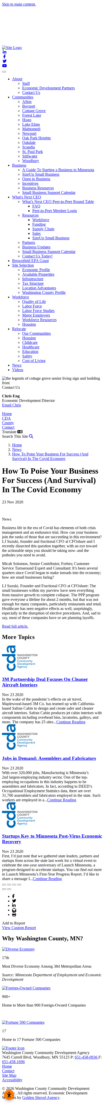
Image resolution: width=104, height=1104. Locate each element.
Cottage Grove (34, 111)
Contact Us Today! (37, 256)
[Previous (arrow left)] (4, 889)
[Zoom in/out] (19, 884)
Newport (29, 133)
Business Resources (38, 188)
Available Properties (38, 274)
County (8, 423)
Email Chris (11, 405)
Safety (27, 356)
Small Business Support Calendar (48, 192)
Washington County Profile (44, 292)
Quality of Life (34, 301)
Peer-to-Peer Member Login (54, 211)
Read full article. (15, 626)
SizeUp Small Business (40, 174)
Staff (26, 83)
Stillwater (29, 156)
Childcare (30, 342)
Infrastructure (32, 279)
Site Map (9, 1075)
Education (30, 351)
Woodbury (30, 161)
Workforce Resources (39, 320)
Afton (27, 101)
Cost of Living (33, 360)
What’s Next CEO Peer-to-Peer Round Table (58, 201)
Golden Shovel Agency (40, 1097)
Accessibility (12, 1080)
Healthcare (30, 347)
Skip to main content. (19, 4)
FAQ (36, 206)
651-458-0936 (86, 1057)
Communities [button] (22, 97)
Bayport (28, 106)
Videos (17, 370)
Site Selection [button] (23, 265)
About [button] (17, 79)
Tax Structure (33, 283)
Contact (8, 427)
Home (7, 414)
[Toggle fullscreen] (14, 884)
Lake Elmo (31, 124)
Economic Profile (36, 270)
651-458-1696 (13, 1062)
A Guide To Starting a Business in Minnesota (58, 170)
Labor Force (32, 306)
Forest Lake (31, 115)
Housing (29, 324)
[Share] (9, 884)
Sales (36, 233)
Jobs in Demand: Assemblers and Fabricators (49, 758)
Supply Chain (43, 229)
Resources (30, 215)
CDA (6, 418)
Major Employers (36, 315)
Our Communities (36, 333)
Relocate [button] (19, 329)
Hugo (26, 120)
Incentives (30, 183)
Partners (28, 242)
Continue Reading (70, 722)
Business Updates (36, 247)
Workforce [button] (20, 297)
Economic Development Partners (48, 88)
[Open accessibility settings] (9, 1095)
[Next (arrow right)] (9, 889)
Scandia (28, 147)
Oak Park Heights (36, 138)
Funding (39, 224)
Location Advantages (39, 288)
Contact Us (31, 92)
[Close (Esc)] (4, 884)
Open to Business (36, 179)
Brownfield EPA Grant (30, 261)
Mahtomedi (31, 129)
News (16, 365)
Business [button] (19, 165)
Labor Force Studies (38, 311)
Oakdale (29, 142)
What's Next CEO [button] (26, 197)
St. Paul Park (32, 151)
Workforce (40, 220)
